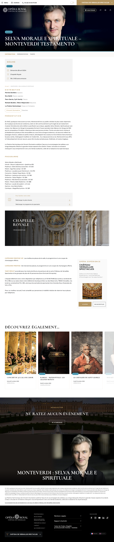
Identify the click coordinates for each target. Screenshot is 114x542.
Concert (9, 32)
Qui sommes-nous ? (39, 528)
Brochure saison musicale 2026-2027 (39, 520)
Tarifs (32, 54)
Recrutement (38, 516)
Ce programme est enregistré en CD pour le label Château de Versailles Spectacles (32, 503)
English (103, 533)
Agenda (16, 3)
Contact (36, 525)
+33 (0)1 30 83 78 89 (30, 3)
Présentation (22, 54)
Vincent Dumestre (13, 110)
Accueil (7, 86)
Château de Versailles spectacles (95, 2)
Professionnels (38, 514)
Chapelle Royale (15, 74)
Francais (95, 533)
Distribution (10, 54)
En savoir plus (20, 230)
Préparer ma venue (40, 523)
